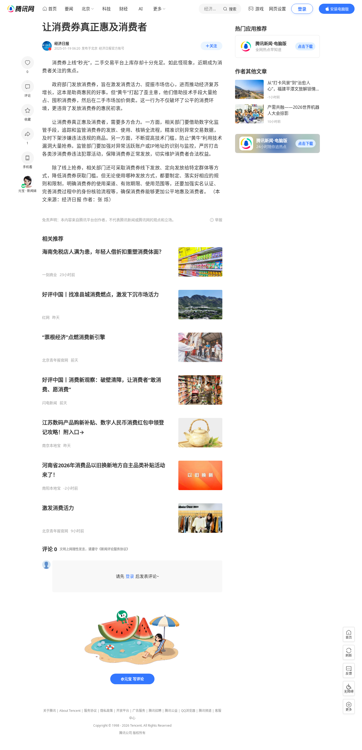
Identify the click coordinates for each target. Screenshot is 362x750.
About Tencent (70, 710)
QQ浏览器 (188, 710)
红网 (46, 317)
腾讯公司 (125, 733)
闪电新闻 (49, 403)
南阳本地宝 (51, 488)
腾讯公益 (171, 710)
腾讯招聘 (155, 710)
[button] (305, 46)
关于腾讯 (49, 710)
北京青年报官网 (55, 360)
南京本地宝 (51, 445)
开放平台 (122, 710)
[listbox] (132, 384)
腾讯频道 (205, 710)
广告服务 (139, 710)
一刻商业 (49, 275)
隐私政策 (106, 710)
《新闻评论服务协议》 (114, 549)
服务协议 (90, 710)
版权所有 (139, 733)
